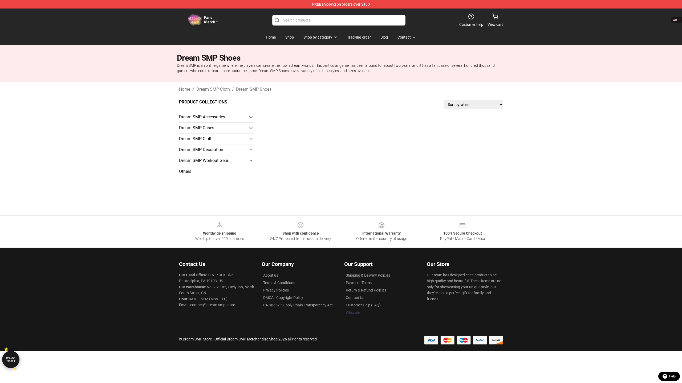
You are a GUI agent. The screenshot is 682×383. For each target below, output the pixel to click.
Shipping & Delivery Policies (368, 275)
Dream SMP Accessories (202, 116)
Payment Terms (359, 283)
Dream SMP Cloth (213, 89)
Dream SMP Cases (196, 127)
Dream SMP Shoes (253, 89)
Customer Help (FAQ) (363, 305)
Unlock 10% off (10, 359)
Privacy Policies (276, 290)
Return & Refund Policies (366, 290)
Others (185, 171)
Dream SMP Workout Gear (203, 160)
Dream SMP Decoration (201, 149)
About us (270, 275)
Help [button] (672, 376)
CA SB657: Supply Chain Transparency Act (298, 305)
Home (184, 89)
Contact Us (355, 297)
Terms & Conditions (279, 283)
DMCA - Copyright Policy (283, 297)
